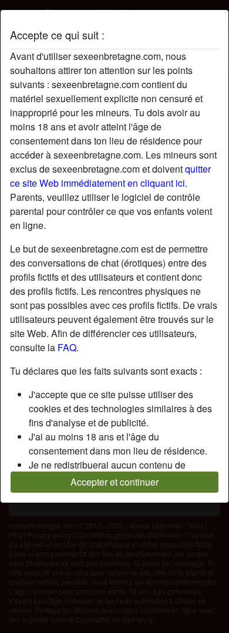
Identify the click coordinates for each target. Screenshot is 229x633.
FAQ (67, 347)
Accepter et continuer (114, 482)
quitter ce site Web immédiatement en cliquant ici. (110, 176)
